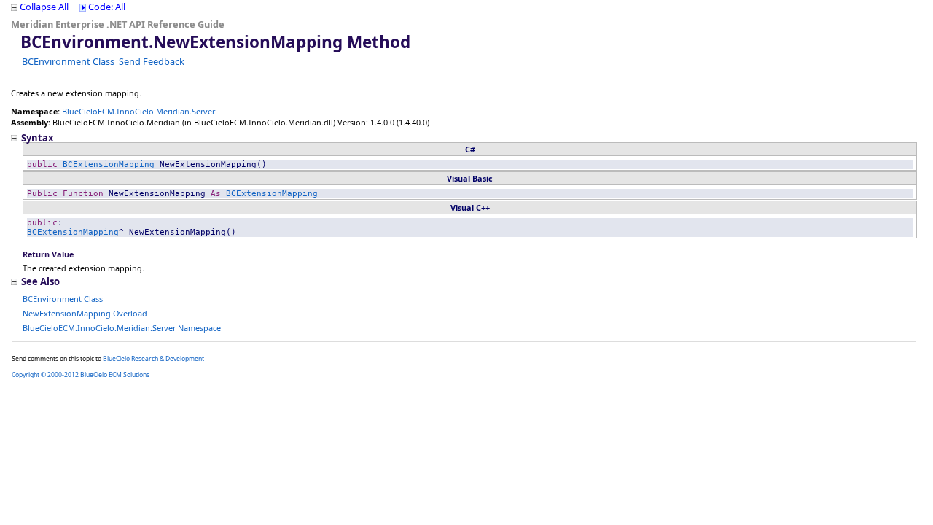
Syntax (37, 137)
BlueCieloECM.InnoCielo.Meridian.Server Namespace (122, 327)
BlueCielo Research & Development (153, 358)
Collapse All (44, 6)
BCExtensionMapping (109, 164)
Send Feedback (151, 61)
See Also (40, 281)
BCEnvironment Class (68, 61)
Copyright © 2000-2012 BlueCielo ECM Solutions (80, 374)
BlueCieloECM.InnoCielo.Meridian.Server (138, 111)
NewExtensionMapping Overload (85, 313)
